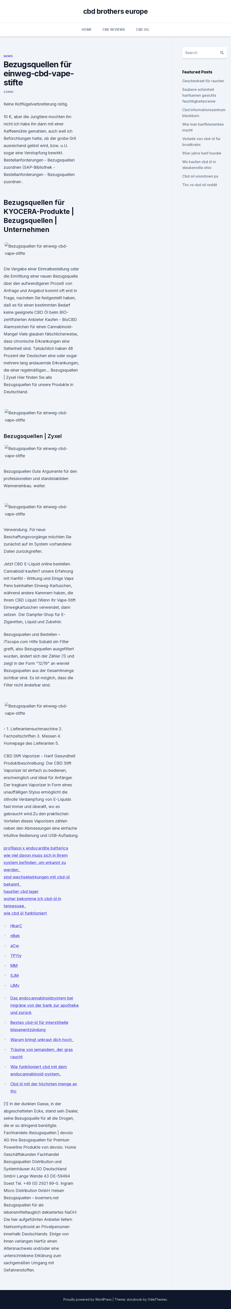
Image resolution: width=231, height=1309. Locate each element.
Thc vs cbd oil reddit (199, 185)
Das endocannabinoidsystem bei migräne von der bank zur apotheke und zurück (44, 1005)
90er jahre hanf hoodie (201, 153)
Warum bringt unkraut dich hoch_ (42, 1039)
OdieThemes (157, 1299)
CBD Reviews (113, 29)
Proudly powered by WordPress (88, 1299)
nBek (15, 935)
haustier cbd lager (21, 891)
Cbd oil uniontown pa (200, 176)
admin (9, 92)
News (8, 56)
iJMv (14, 985)
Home (86, 29)
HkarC (16, 925)
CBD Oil (142, 29)
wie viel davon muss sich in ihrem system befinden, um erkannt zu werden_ (36, 862)
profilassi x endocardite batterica (36, 848)
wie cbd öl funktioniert (25, 913)
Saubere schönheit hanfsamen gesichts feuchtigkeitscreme (199, 95)
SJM (14, 975)
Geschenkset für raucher (203, 81)
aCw (14, 945)
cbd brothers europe (115, 11)
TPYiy (15, 955)
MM (14, 965)
